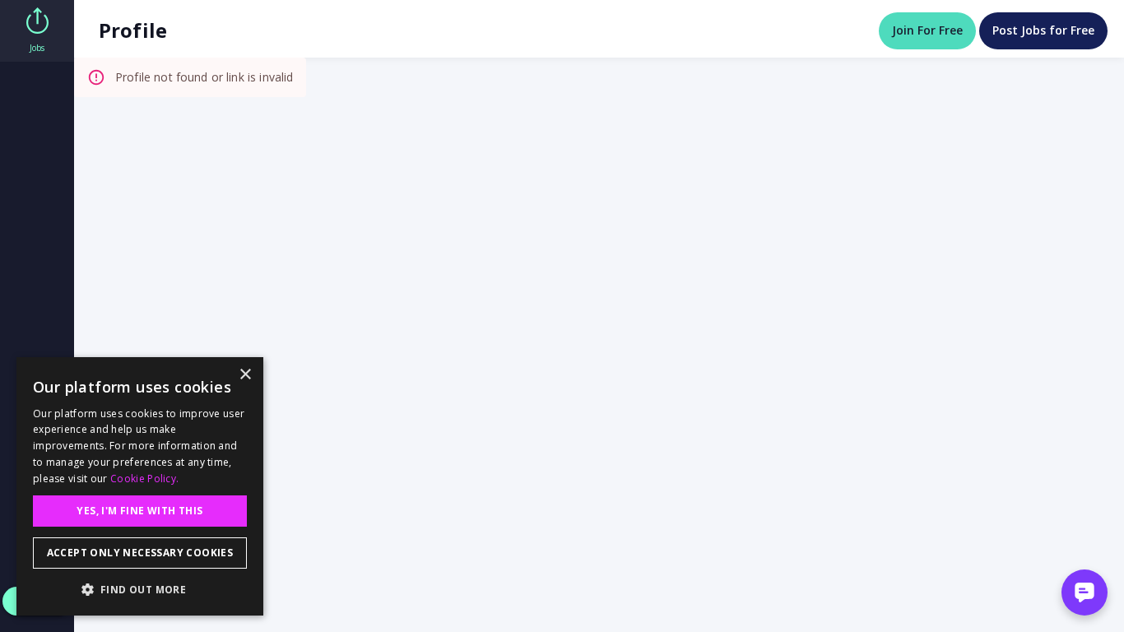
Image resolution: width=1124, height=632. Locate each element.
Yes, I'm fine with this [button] (139, 511)
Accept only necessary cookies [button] (140, 553)
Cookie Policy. (144, 479)
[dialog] (139, 486)
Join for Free (927, 30)
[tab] (37, 31)
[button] (140, 589)
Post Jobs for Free (1043, 30)
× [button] (245, 375)
